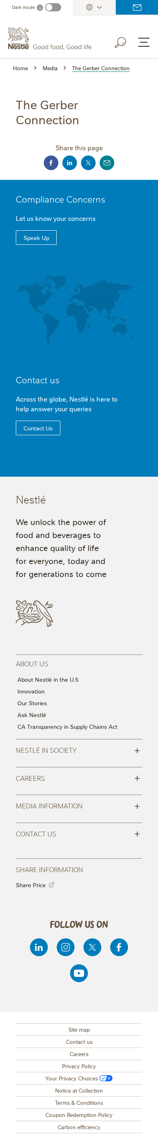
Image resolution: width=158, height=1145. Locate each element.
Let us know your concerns (56, 218)
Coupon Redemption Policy (79, 1114)
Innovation (31, 691)
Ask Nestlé (31, 714)
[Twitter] (92, 947)
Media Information (78, 805)
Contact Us (38, 428)
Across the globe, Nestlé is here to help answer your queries (66, 403)
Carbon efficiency (79, 1126)
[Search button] (126, 41)
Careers (78, 777)
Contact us (137, 7)
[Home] (51, 39)
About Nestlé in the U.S (48, 679)
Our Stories (32, 702)
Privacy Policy (79, 1065)
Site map (79, 1029)
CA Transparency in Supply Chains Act (67, 726)
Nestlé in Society (78, 749)
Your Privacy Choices (71, 1078)
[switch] (53, 7)
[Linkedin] (39, 947)
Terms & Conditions (79, 1102)
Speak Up (36, 237)
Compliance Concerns (60, 199)
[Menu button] (143, 42)
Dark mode (23, 7)
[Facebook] (119, 947)
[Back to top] (142, 1131)
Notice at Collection (79, 1090)
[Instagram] (66, 947)
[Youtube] (79, 973)
